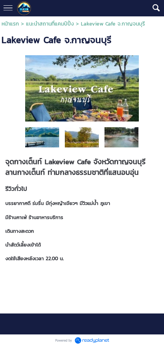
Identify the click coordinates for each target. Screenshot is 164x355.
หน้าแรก (10, 24)
